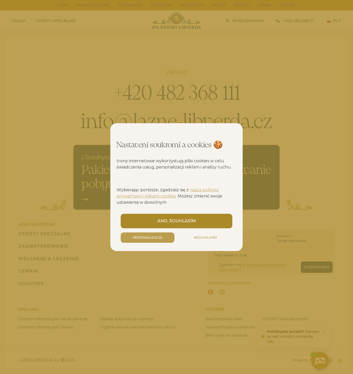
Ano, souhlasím (176, 220)
